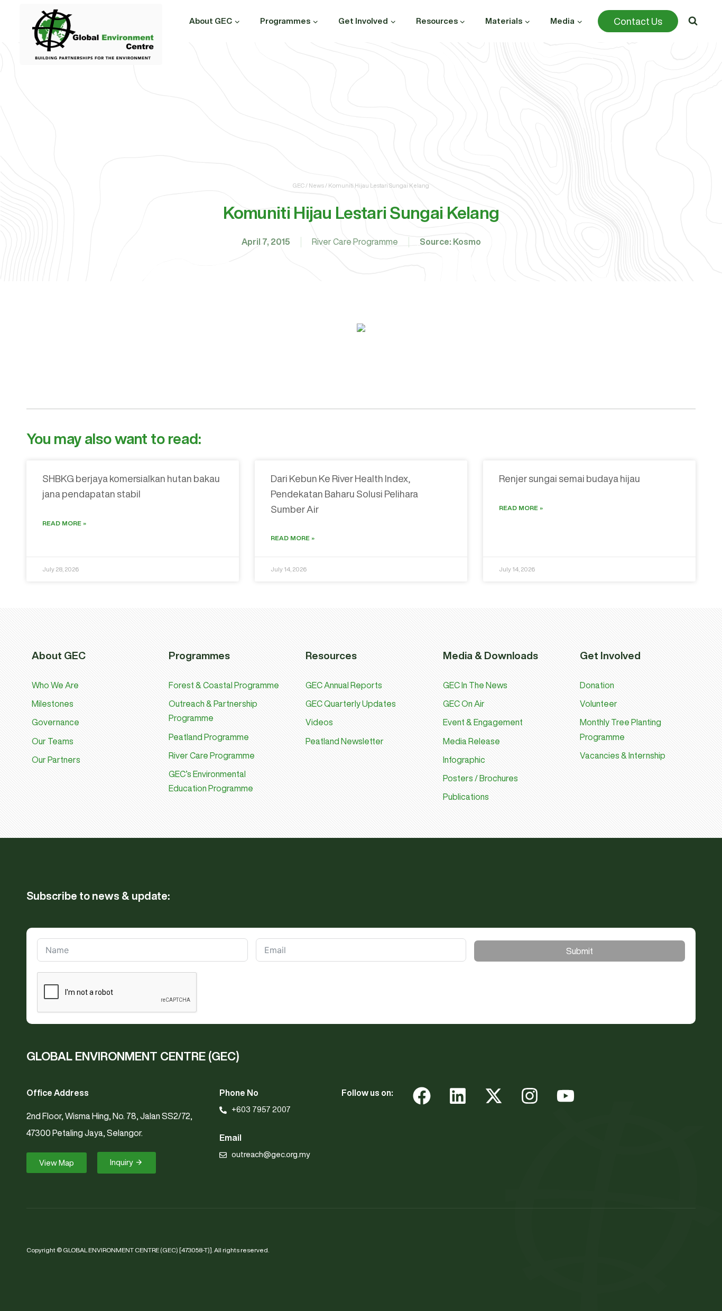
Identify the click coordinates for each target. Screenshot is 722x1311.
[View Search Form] (692, 21)
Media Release (471, 741)
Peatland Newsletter (345, 741)
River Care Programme (355, 241)
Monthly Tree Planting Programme (620, 729)
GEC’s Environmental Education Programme (211, 781)
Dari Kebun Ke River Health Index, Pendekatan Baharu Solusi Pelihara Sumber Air (344, 494)
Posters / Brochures (480, 778)
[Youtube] (566, 1096)
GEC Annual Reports (344, 685)
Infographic (464, 759)
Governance (55, 722)
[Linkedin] (458, 1096)
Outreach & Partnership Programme (213, 710)
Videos (319, 722)
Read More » (64, 523)
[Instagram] (530, 1096)
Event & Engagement (483, 722)
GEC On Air (464, 703)
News (316, 185)
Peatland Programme (209, 737)
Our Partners (56, 759)
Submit (579, 951)
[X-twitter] (494, 1096)
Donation (597, 685)
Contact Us (638, 21)
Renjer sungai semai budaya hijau (569, 478)
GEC (298, 185)
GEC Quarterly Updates (351, 703)
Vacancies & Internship (622, 755)
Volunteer (598, 703)
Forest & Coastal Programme (224, 685)
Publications (466, 796)
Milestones (52, 703)
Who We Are (55, 685)
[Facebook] (422, 1096)
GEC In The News (475, 685)
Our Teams (52, 741)
